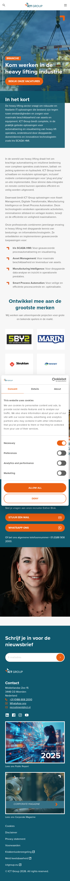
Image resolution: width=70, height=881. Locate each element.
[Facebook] (14, 715)
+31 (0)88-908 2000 (21, 699)
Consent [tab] (12, 389)
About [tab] (57, 389)
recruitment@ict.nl (20, 707)
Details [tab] (35, 389)
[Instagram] (20, 715)
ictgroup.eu (11, 865)
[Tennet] (51, 364)
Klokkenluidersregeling (18, 852)
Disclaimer (11, 832)
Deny (35, 498)
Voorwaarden (12, 845)
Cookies (9, 826)
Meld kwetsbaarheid (16, 858)
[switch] (61, 453)
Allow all (35, 488)
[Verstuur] (60, 657)
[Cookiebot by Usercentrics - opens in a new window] (52, 380)
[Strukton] (19, 364)
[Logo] (33, 5)
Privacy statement (15, 839)
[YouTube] (27, 715)
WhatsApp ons (18, 703)
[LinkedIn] (7, 715)
